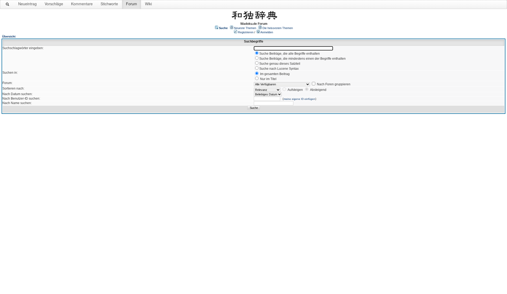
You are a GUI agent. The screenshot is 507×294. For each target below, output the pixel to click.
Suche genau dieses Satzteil (279, 64)
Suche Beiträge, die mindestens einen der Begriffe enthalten (302, 58)
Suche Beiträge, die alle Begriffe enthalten (289, 53)
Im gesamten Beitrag (275, 74)
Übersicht (9, 36)
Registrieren (245, 32)
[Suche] (7, 5)
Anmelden (266, 32)
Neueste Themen (245, 28)
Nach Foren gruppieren (333, 84)
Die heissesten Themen (277, 28)
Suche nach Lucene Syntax (279, 69)
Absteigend (318, 90)
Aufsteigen (295, 90)
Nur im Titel (268, 79)
